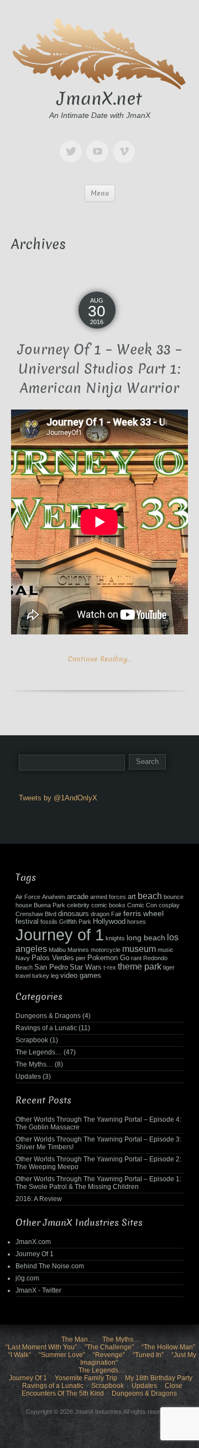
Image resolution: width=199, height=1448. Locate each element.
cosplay (169, 905)
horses (136, 921)
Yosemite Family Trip (86, 1378)
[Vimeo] (126, 143)
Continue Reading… (99, 659)
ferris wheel (143, 913)
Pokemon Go (108, 958)
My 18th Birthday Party (158, 1378)
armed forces (108, 896)
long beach (146, 937)
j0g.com (27, 1278)
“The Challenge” (109, 1347)
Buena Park (49, 905)
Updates (28, 1076)
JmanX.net (99, 99)
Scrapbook (31, 1040)
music (166, 949)
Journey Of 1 (34, 1254)
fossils (48, 921)
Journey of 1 (59, 934)
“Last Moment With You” (41, 1347)
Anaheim (53, 896)
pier (81, 958)
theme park (139, 966)
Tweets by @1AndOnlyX (58, 798)
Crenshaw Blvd (35, 914)
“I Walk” (19, 1355)
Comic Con (142, 905)
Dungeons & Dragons (48, 1016)
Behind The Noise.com (49, 1266)
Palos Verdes (53, 958)
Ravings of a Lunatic (46, 1028)
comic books (108, 905)
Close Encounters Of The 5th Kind (102, 1389)
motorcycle (106, 949)
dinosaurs (73, 914)
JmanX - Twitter (38, 1290)
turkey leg (45, 975)
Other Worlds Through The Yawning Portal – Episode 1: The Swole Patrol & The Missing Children (98, 1183)
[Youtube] (99, 143)
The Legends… (38, 1052)
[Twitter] (73, 143)
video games (80, 975)
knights (115, 938)
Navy (22, 958)
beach (150, 896)
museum (139, 949)
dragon (100, 914)
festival (27, 921)
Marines (78, 949)
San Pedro (51, 967)
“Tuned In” (148, 1355)
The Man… (78, 1339)
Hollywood (109, 921)
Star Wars (86, 967)
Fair (116, 914)
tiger (169, 967)
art (132, 897)
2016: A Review (38, 1199)
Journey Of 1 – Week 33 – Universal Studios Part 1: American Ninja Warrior (100, 369)
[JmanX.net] (99, 52)
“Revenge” (109, 1355)
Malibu (57, 949)
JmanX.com (33, 1242)
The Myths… (34, 1064)
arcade (77, 897)
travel (22, 975)
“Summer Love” (62, 1355)
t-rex (109, 967)
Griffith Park (75, 921)
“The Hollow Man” (168, 1347)
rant (136, 958)
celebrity (78, 905)
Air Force (27, 896)
